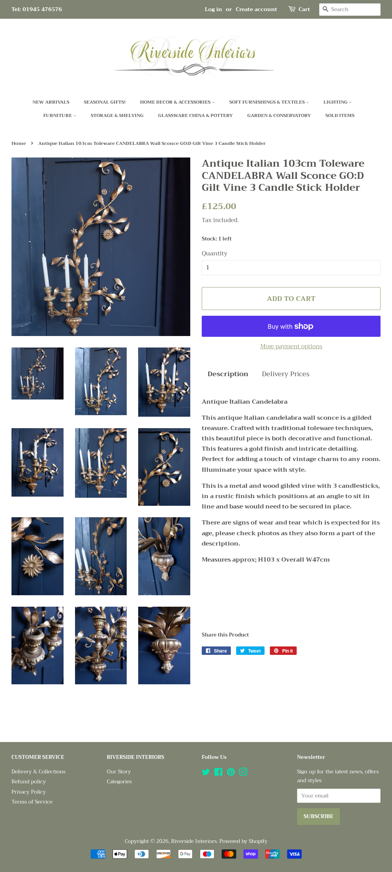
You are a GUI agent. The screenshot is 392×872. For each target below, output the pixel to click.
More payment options (291, 346)
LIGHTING (336, 102)
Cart (304, 9)
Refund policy (28, 781)
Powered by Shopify (243, 841)
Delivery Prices (285, 374)
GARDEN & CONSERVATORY (279, 115)
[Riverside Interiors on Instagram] (243, 773)
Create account (256, 9)
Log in (213, 9)
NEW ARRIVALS (51, 102)
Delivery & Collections (38, 771)
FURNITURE (58, 115)
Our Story (119, 771)
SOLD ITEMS (339, 115)
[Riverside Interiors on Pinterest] (231, 773)
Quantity (214, 253)
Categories (119, 781)
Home (18, 143)
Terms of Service (31, 801)
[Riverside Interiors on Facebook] (218, 773)
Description (227, 374)
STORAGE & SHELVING (117, 115)
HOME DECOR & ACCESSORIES (176, 102)
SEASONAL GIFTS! (105, 102)
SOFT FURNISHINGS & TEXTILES (267, 102)
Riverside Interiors (194, 841)
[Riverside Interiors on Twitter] (206, 773)
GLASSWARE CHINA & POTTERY (195, 115)
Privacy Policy (28, 792)
